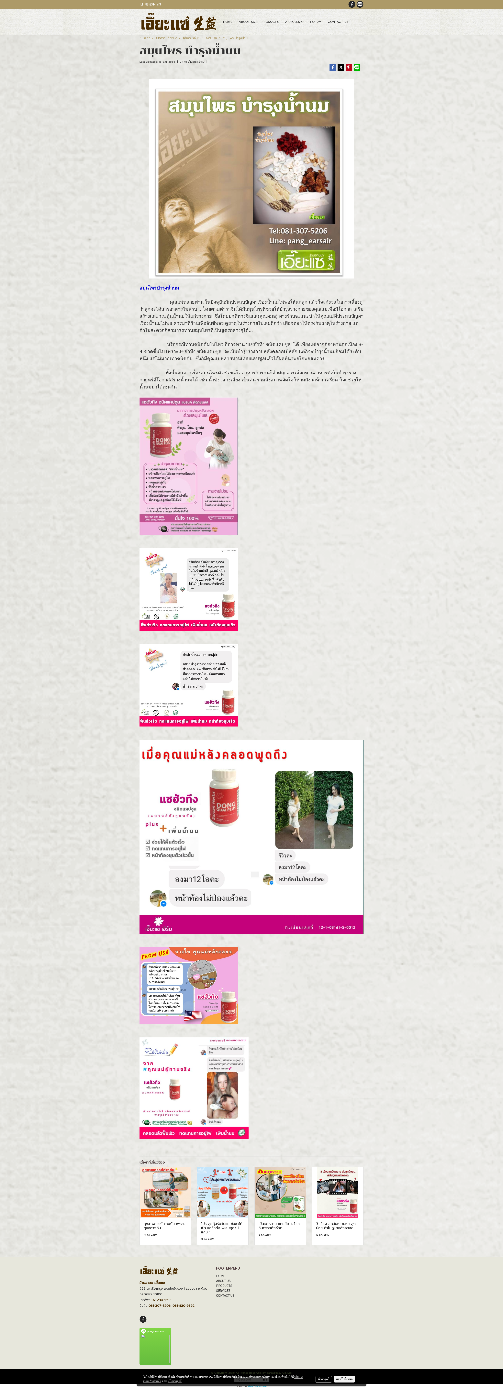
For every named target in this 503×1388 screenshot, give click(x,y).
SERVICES (223, 1291)
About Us (247, 21)
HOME (220, 1276)
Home (227, 21)
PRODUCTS (224, 1286)
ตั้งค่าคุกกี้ (323, 1379)
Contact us (338, 21)
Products (270, 21)
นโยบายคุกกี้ (175, 1381)
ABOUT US (223, 1281)
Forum (315, 21)
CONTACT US (225, 1295)
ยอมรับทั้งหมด (344, 1379)
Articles (293, 21)
